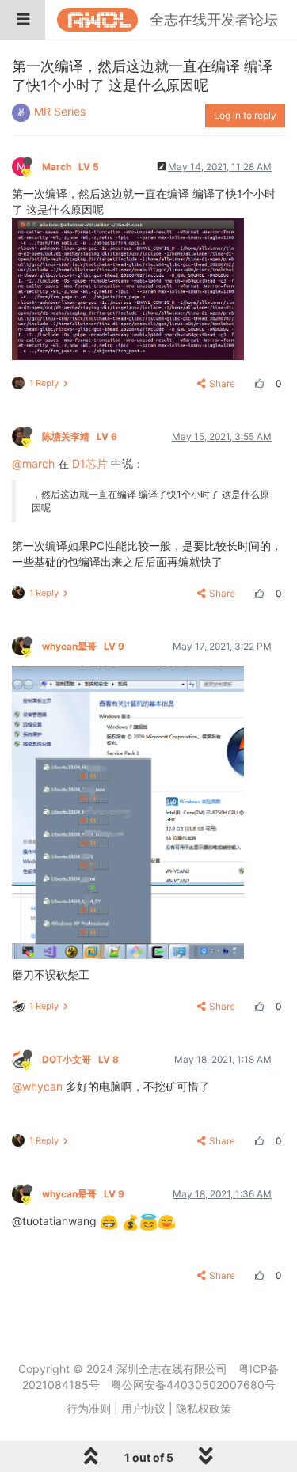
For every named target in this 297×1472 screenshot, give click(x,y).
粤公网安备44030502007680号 (193, 1384)
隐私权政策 (203, 1408)
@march (33, 463)
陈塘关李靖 (79, 436)
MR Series (60, 111)
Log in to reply (245, 115)
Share (222, 383)
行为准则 (89, 1408)
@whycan (37, 1086)
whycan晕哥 (83, 646)
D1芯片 (90, 463)
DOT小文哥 (80, 1059)
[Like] (257, 383)
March (70, 167)
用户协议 (143, 1408)
